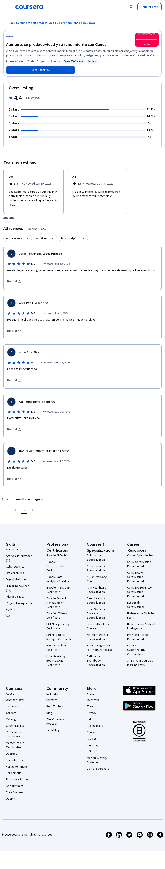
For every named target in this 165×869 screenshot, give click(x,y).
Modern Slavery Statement (97, 760)
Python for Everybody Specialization (96, 660)
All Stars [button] (41, 238)
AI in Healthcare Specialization (97, 590)
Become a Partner (17, 779)
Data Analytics (15, 573)
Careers (11, 713)
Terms (91, 706)
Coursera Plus (15, 726)
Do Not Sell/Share (98, 769)
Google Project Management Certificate (56, 602)
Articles (92, 739)
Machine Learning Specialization (98, 637)
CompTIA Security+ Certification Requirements (139, 592)
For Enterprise (15, 760)
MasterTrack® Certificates (15, 745)
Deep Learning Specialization (96, 600)
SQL (8, 616)
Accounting (13, 549)
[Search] (131, 7)
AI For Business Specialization (96, 568)
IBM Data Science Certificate (57, 647)
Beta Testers (54, 706)
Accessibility (95, 726)
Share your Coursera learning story (140, 663)
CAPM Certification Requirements (139, 564)
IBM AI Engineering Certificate (58, 626)
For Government (16, 767)
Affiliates (92, 751)
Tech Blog (52, 730)
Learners (52, 694)
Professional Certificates (14, 734)
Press (90, 694)
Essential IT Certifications (136, 605)
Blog (49, 713)
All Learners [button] (14, 238)
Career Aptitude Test (140, 555)
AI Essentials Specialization (96, 557)
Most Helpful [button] (69, 238)
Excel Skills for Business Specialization (96, 613)
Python (10, 609)
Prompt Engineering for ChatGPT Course (100, 647)
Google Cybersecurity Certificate (55, 566)
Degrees (11, 754)
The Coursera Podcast (55, 721)
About (10, 694)
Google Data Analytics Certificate (59, 579)
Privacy (91, 713)
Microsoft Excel (15, 597)
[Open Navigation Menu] (8, 7)
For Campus (13, 773)
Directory (93, 745)
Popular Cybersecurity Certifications (136, 649)
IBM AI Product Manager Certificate (59, 637)
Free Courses (14, 792)
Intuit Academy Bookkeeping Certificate (56, 660)
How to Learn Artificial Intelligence (141, 626)
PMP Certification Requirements (138, 637)
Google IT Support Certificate (58, 590)
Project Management (19, 603)
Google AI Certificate (59, 555)
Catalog (11, 719)
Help (90, 719)
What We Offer (15, 700)
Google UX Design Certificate (57, 615)
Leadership (13, 706)
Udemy (10, 799)
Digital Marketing (17, 579)
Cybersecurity (15, 567)
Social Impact (14, 786)
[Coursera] (29, 7)
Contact (92, 732)
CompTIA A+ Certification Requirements (136, 577)
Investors (93, 700)
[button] (23, 499)
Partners (51, 700)
